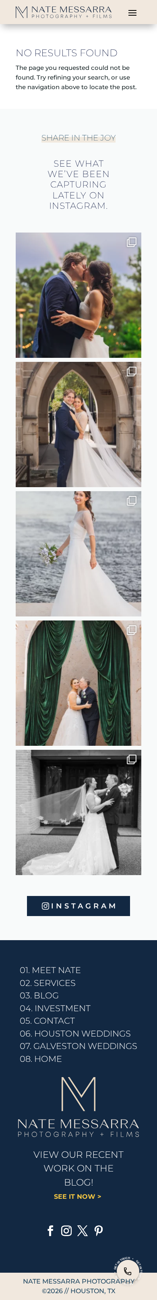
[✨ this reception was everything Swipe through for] (78, 683)
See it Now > (78, 1196)
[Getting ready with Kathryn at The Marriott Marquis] (78, 424)
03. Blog (39, 995)
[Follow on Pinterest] (98, 1230)
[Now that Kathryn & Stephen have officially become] (78, 553)
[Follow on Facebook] (50, 1230)
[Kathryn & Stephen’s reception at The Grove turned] (78, 295)
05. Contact (47, 1021)
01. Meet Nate (50, 970)
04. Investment (55, 1008)
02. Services (48, 983)
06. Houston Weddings (75, 1034)
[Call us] (128, 1271)
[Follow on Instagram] (66, 1230)
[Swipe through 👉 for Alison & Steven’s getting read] (78, 812)
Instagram (84, 906)
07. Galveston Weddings (78, 1046)
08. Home (41, 1059)
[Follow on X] (82, 1230)
